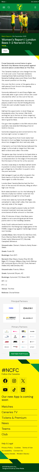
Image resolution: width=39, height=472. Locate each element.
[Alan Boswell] (24, 337)
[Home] (19, 7)
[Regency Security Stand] (32, 342)
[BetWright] (11, 318)
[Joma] (11, 308)
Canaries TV (9, 412)
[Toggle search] (11, 7)
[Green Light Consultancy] (28, 308)
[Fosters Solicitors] (24, 347)
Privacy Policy (7, 448)
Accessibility (7, 451)
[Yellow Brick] (32, 347)
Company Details (8, 454)
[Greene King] (7, 331)
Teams (6, 429)
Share (5, 51)
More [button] (3, 2)
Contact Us (18, 451)
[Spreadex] (15, 347)
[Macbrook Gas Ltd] (32, 337)
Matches (7, 407)
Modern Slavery (23, 454)
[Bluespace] (24, 342)
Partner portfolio (19, 354)
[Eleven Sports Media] (7, 347)
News (5, 423)
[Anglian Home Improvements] (7, 337)
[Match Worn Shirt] (15, 342)
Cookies (17, 448)
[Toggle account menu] (35, 7)
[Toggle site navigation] (3, 7)
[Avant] (7, 342)
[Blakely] (35, 1)
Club (5, 434)
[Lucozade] (15, 337)
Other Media (20, 468)
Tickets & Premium (14, 418)
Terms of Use (27, 448)
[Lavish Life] (24, 331)
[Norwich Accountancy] (15, 331)
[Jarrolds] (32, 331)
